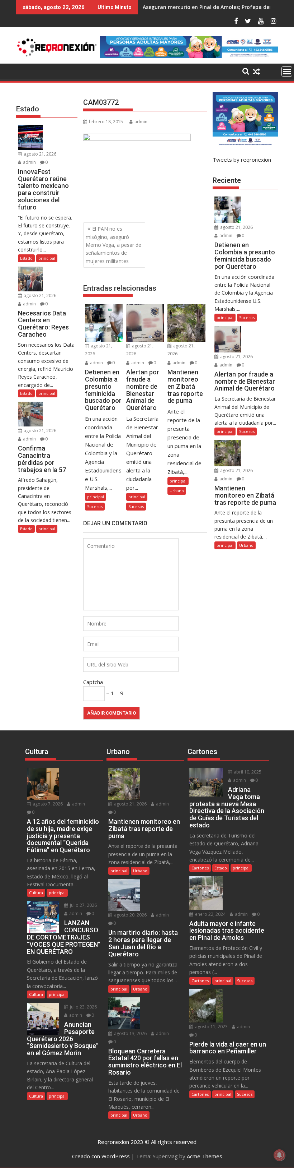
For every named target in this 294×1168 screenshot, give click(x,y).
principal (95, 496)
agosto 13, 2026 (130, 1033)
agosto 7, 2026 (47, 804)
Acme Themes (204, 1156)
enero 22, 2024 (210, 914)
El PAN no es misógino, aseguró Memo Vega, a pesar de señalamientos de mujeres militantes (113, 244)
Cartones (200, 868)
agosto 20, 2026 (130, 915)
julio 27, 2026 (83, 905)
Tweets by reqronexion (242, 159)
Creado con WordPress (101, 1156)
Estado (26, 258)
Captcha (93, 681)
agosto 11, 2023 (211, 1027)
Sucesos (95, 506)
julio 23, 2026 (83, 1007)
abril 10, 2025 (247, 772)
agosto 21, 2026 (39, 154)
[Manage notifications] (279, 1155)
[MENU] (286, 71)
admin (140, 122)
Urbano (177, 490)
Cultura (36, 892)
